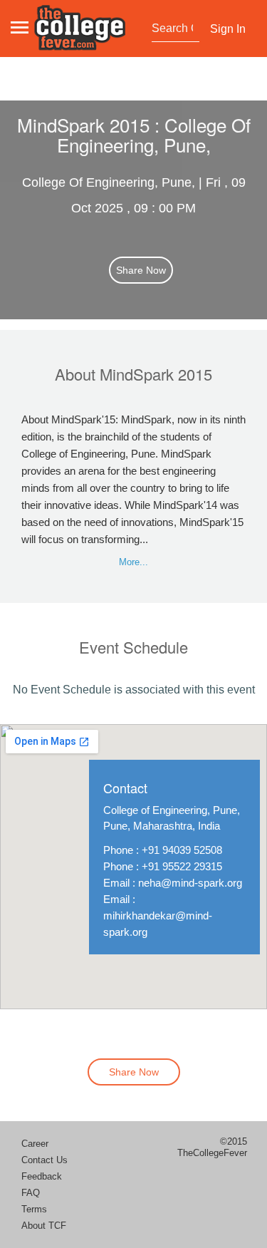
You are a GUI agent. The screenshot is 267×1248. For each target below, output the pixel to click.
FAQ (30, 1192)
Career (34, 1143)
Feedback (41, 1176)
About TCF (43, 1225)
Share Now (141, 270)
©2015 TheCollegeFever (212, 1147)
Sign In (228, 29)
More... (133, 562)
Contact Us (44, 1160)
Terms (34, 1209)
